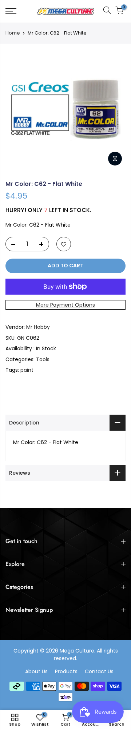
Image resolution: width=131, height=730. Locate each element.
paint (26, 370)
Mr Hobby (38, 327)
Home (12, 33)
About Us (36, 671)
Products (66, 671)
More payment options (65, 304)
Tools (42, 359)
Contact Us (99, 671)
